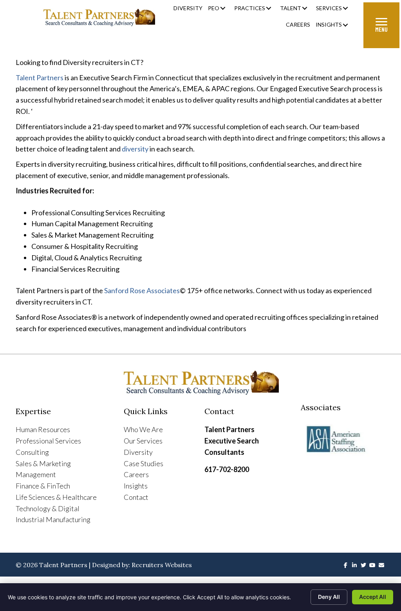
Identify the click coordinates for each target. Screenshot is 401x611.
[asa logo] (343, 440)
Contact (136, 497)
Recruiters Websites (162, 565)
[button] (223, 8)
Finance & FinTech (43, 485)
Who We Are (143, 429)
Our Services (143, 440)
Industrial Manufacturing (53, 519)
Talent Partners (39, 77)
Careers (136, 474)
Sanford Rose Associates (142, 290)
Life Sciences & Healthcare (56, 497)
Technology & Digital (47, 508)
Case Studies (143, 463)
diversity (135, 148)
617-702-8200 (226, 469)
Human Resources (43, 429)
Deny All (329, 596)
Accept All (372, 596)
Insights (136, 485)
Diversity (138, 452)
